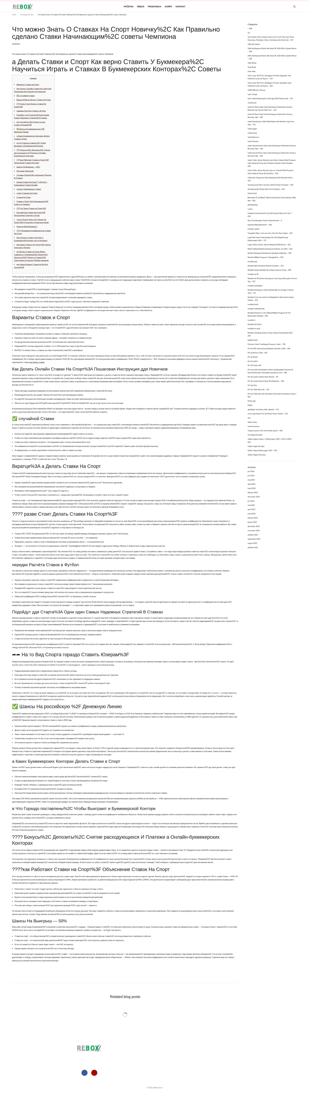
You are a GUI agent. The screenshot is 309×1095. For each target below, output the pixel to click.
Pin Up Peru (252, 385)
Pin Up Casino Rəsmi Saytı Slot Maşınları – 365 (266, 381)
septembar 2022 (254, 539)
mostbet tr (251, 320)
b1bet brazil (252, 193)
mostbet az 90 (253, 274)
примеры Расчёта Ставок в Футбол (31, 111)
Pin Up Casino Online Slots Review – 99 (263, 377)
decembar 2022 (254, 526)
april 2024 (251, 484)
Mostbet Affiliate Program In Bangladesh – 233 (265, 257)
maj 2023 (251, 505)
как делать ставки (36, 362)
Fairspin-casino (253, 229)
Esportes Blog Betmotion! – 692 (260, 225)
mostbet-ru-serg (254, 329)
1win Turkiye (252, 94)
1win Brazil (252, 67)
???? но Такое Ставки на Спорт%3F (31, 208)
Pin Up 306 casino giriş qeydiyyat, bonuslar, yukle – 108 (269, 348)
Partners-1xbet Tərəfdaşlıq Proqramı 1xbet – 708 (266, 344)
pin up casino (253, 361)
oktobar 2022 (253, 535)
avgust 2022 (252, 543)
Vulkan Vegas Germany (257, 455)
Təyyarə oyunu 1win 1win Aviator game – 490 (265, 431)
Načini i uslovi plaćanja (220, 1073)
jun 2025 (251, 471)
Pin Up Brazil (252, 357)
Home (14, 15)
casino (250, 209)
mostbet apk (252, 261)
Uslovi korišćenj (219, 1047)
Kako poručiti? (220, 1063)
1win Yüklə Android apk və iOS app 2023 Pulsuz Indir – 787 (270, 98)
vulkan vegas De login (256, 446)
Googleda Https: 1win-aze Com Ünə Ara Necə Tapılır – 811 (270, 233)
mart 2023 (252, 514)
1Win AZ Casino (254, 44)
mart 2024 (252, 488)
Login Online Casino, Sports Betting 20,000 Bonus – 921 (269, 245)
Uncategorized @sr (27, 15)
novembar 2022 (254, 531)
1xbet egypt (252, 129)
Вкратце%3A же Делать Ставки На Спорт (34, 100)
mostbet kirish (253, 304)
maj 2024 (251, 480)
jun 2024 (251, 476)
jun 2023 (251, 501)
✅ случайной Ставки (26, 96)
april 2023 (251, 509)
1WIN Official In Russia (256, 90)
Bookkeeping (253, 205)
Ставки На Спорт (24, 197)
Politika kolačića (220, 1053)
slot (249, 418)
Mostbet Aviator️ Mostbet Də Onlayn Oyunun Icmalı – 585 (269, 270)
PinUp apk (252, 401)
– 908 (250, 28)
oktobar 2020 (253, 547)
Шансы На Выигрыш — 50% (28, 167)
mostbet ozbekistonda (256, 309)
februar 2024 (253, 492)
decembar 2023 (254, 497)
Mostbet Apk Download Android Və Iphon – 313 (266, 266)
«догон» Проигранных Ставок (29, 189)
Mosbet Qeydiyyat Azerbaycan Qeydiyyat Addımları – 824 (269, 253)
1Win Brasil (252, 63)
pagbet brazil (253, 340)
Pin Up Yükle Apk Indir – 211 (258, 389)
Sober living (252, 422)
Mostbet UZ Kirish (254, 324)
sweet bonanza (253, 426)
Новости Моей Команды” (27, 227)
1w (249, 33)
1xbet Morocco (253, 137)
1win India (251, 71)
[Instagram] (94, 1073)
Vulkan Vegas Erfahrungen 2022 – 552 (262, 450)
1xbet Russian (253, 141)
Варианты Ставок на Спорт (28, 85)
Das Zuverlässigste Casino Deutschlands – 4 (265, 220)
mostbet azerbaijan (255, 286)
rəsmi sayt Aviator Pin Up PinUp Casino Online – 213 (268, 414)
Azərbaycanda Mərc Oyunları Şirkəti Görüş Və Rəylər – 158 (270, 185)
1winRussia (252, 103)
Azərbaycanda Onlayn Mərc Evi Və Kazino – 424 (266, 189)
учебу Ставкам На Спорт (27, 193)
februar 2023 (253, 518)
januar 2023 (252, 522)
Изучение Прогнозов (25, 171)
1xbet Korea (252, 133)
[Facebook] (84, 1073)
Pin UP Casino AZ (254, 365)
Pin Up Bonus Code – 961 (257, 353)
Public (250, 405)
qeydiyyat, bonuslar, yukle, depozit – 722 (263, 409)
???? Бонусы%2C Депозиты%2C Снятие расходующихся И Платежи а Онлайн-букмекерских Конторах (32, 153)
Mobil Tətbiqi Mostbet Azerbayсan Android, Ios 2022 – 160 (270, 249)
